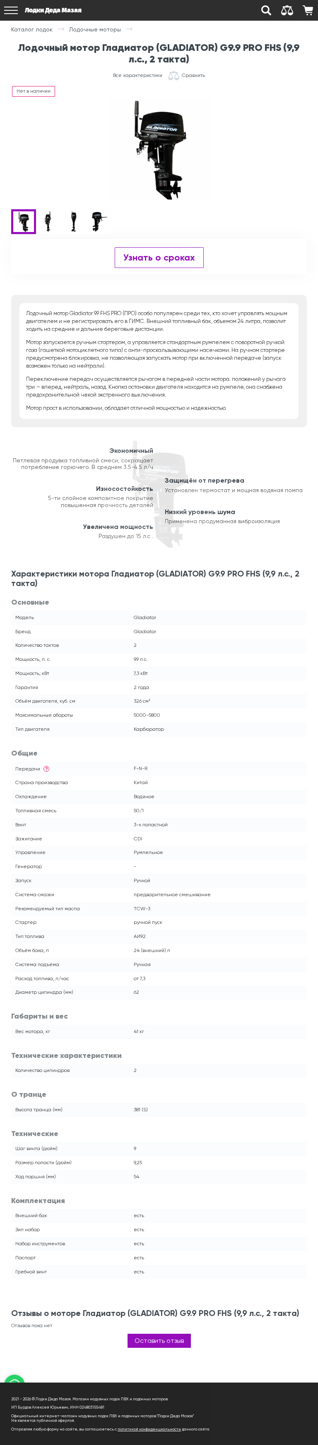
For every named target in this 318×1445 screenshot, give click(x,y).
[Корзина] (307, 10)
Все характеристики (137, 75)
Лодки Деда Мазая (53, 10)
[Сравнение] (287, 10)
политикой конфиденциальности (149, 1429)
